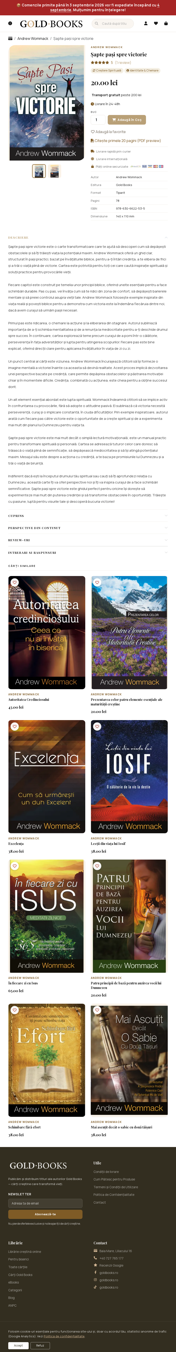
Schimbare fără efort (24, 1127)
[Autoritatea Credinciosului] (46, 632)
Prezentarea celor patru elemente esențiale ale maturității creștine (126, 701)
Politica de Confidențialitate (114, 1195)
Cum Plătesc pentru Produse (114, 1179)
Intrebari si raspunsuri (32, 552)
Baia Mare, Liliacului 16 (115, 1251)
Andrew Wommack (32, 38)
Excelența (16, 843)
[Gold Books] (51, 24)
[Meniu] (10, 23)
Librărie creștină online (24, 1252)
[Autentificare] (145, 23)
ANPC (12, 1305)
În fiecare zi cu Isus (23, 983)
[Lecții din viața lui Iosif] (129, 776)
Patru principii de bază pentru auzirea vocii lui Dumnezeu (126, 985)
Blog (11, 1298)
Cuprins (16, 515)
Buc (94, 112)
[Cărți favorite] (155, 23)
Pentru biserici (18, 1259)
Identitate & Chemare (144, 70)
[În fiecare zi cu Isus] (46, 916)
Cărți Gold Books (20, 1275)
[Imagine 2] (54, 171)
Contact (100, 1202)
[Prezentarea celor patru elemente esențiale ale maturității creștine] (129, 632)
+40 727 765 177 (111, 1258)
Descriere (18, 237)
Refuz (40, 1345)
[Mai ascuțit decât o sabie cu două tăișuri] (129, 1060)
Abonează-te (45, 1214)
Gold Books (124, 185)
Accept (18, 1345)
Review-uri (19, 540)
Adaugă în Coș (129, 120)
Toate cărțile (17, 1267)
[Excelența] (46, 776)
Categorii (15, 1290)
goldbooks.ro (108, 1273)
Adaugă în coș (49, 685)
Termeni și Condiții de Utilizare (116, 1187)
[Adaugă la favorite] (15, 582)
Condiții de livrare (106, 1172)
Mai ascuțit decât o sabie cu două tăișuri (121, 1127)
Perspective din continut (34, 528)
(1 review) (121, 62)
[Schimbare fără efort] (46, 1060)
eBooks (13, 1282)
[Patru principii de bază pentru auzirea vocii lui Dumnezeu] (129, 916)
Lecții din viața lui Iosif (108, 843)
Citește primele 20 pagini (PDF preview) (127, 140)
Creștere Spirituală (108, 70)
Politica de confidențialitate (64, 1336)
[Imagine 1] (39, 171)
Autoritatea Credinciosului (28, 699)
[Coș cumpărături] (165, 23)
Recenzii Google (111, 1265)
